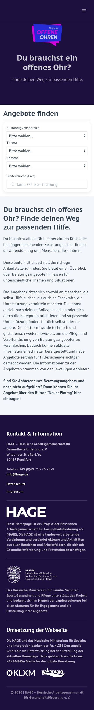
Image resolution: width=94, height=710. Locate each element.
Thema (12, 142)
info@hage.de (17, 474)
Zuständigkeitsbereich (23, 128)
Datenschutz (16, 484)
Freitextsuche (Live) (21, 176)
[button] (84, 11)
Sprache (13, 158)
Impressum (15, 491)
